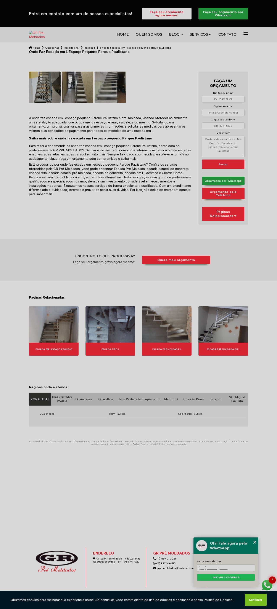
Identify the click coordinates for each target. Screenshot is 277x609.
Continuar (255, 599)
